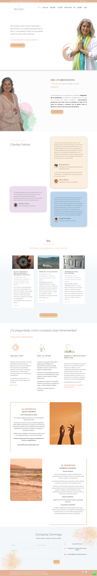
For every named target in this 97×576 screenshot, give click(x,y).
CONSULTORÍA (52, 7)
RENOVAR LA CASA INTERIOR (48, 272)
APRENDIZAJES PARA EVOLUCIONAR (71, 272)
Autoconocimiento (18, 279)
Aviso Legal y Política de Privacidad (19, 574)
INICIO (39, 7)
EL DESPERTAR (59, 7)
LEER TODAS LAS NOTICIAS (48, 315)
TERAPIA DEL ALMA (68, 7)
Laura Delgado (44, 574)
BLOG (74, 7)
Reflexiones (47, 278)
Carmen (17, 277)
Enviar (56, 562)
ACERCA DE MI (45, 7)
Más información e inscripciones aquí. (28, 445)
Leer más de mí (57, 112)
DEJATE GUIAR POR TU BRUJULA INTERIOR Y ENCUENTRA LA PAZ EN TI (22, 273)
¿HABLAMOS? (79, 7)
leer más (17, 305)
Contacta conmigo (17, 45)
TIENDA (85, 7)
